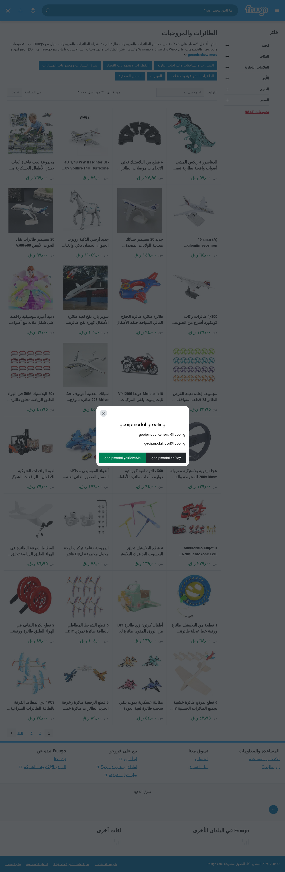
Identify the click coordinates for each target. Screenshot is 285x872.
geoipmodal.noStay (166, 458)
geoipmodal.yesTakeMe (122, 458)
